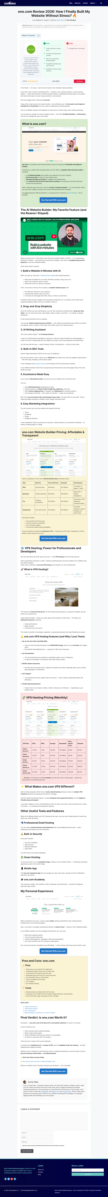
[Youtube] (11, 1179)
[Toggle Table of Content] (38, 35)
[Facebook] (5, 1179)
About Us (77, 3)
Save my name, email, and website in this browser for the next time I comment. (43, 1145)
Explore (92, 3)
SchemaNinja (67, 1091)
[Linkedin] (14, 1179)
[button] (93, 3)
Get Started (79, 81)
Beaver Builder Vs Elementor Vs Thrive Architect (40, 1012)
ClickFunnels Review (31, 1008)
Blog (70, 3)
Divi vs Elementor (30, 1011)
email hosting (72, 193)
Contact (85, 3)
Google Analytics (40, 363)
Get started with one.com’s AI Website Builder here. (39, 1061)
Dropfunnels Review (31, 1006)
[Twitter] (8, 1179)
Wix (74, 258)
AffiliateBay (44, 1091)
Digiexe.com (55, 1091)
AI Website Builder (45, 275)
